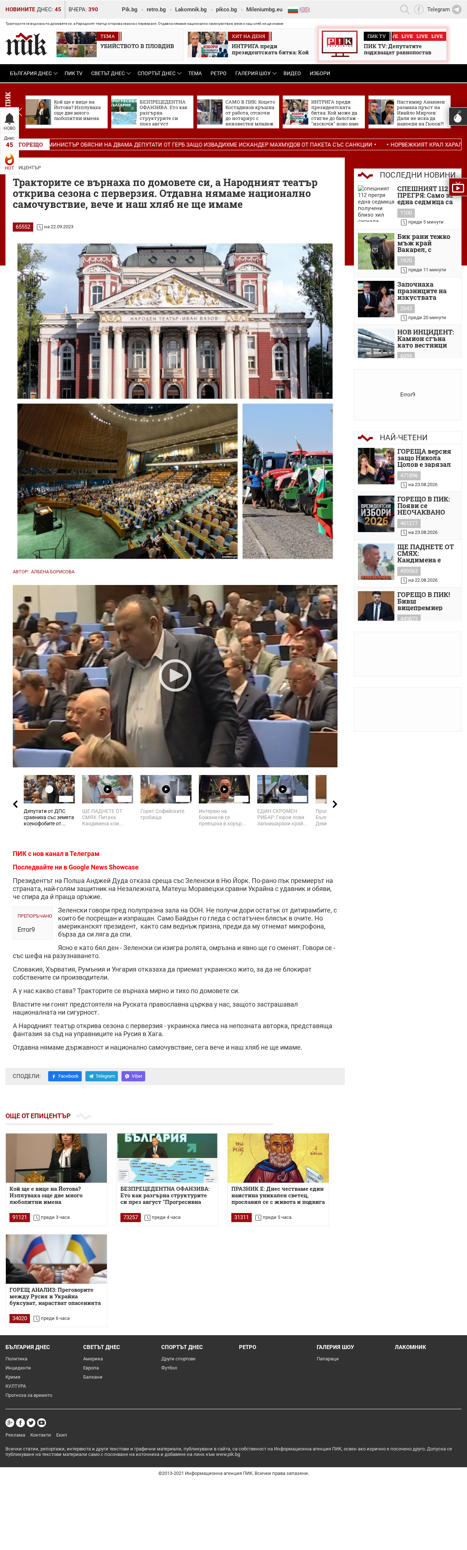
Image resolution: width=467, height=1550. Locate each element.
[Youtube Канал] (41, 1422)
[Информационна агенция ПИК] (26, 43)
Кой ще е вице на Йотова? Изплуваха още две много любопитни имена (45, 1195)
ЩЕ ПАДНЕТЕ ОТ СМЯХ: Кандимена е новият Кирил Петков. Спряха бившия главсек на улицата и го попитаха (425, 553)
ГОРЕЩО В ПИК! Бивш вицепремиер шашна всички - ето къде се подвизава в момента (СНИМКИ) (424, 601)
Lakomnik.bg (191, 9)
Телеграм (85, 853)
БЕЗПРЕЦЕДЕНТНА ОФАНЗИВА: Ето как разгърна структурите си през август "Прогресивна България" (164, 1195)
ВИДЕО (292, 73)
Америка (93, 1358)
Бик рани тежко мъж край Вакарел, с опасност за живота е (423, 243)
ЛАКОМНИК (410, 1347)
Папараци (328, 1358)
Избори (320, 73)
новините (20, 9)
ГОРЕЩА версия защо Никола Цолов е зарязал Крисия (424, 458)
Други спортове (178, 1358)
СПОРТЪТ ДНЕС (156, 73)
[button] (19, 112)
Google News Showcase (104, 867)
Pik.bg (130, 9)
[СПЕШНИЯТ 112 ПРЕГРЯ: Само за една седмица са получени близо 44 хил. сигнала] (376, 203)
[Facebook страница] (20, 1422)
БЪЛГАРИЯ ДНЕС (31, 73)
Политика (16, 1358)
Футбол (169, 1368)
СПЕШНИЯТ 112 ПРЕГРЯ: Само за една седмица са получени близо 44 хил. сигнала (425, 195)
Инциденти (18, 1368)
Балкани (93, 1377)
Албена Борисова (52, 571)
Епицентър (27, 167)
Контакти (40, 1435)
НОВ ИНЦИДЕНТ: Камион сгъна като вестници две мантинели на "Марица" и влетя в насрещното (425, 338)
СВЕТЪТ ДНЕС (108, 73)
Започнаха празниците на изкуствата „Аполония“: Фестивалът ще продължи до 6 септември (423, 291)
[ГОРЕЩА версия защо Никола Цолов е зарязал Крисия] (376, 466)
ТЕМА (195, 73)
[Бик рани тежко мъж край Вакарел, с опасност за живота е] (376, 251)
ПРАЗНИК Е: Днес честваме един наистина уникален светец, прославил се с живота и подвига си (278, 1195)
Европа (91, 1368)
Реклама (15, 1435)
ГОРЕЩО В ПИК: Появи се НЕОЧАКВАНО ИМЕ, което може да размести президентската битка (426, 505)
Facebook (68, 1076)
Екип (61, 1435)
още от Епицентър (38, 1116)
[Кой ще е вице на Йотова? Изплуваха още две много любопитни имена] (56, 1158)
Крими (12, 1377)
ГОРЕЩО (31, 144)
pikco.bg (226, 9)
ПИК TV (73, 73)
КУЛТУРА (15, 1386)
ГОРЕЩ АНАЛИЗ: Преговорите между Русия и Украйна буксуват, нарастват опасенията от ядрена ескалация (55, 1296)
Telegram (105, 1076)
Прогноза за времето (28, 1395)
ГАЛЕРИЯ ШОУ (253, 73)
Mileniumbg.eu (264, 9)
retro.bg (156, 9)
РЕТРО (219, 73)
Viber (137, 1076)
